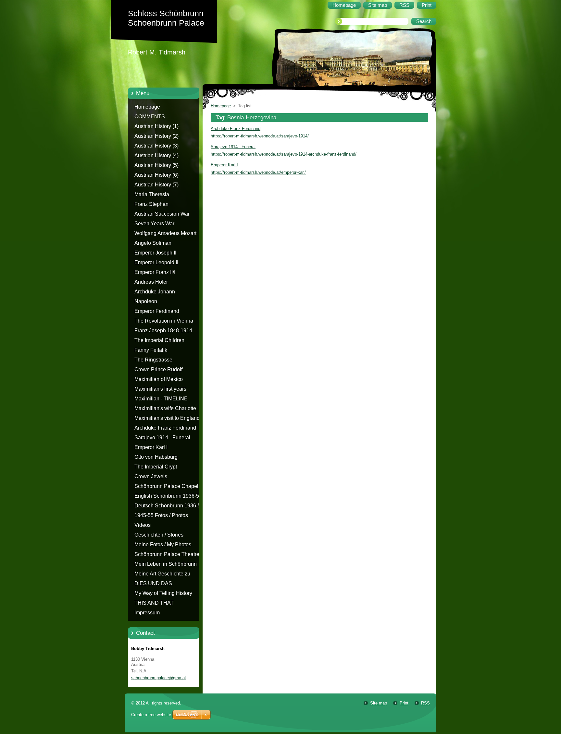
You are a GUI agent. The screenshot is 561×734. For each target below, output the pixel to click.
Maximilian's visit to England (167, 418)
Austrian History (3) (156, 145)
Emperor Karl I (151, 447)
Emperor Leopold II (156, 262)
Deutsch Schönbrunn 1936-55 (169, 505)
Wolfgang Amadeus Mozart (165, 233)
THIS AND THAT (154, 603)
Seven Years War (154, 223)
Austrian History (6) (156, 175)
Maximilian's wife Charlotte (165, 408)
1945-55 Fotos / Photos (161, 515)
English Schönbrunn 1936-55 (168, 496)
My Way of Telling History (163, 593)
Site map (378, 703)
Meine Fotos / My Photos (162, 544)
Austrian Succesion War (162, 214)
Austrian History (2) (156, 136)
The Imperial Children (159, 340)
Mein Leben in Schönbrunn (165, 564)
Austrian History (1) (156, 126)
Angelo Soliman (152, 243)
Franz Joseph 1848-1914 (163, 330)
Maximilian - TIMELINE (161, 398)
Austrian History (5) (156, 165)
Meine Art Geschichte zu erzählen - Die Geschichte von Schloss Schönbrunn (169, 575)
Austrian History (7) (156, 184)
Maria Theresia (151, 194)
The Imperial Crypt (155, 466)
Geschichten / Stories (158, 535)
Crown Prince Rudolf (158, 369)
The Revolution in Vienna (163, 321)
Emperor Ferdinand (156, 311)
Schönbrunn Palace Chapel (166, 486)
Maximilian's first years (160, 389)
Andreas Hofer (151, 282)
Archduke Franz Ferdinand (165, 428)
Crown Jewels (150, 476)
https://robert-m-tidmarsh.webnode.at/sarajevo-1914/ (260, 136)
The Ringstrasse (153, 359)
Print (404, 703)
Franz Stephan (151, 204)
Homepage (147, 107)
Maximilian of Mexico (158, 379)
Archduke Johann (154, 291)
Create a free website (151, 714)
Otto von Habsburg (156, 457)
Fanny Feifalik (150, 350)
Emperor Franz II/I (154, 272)
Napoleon (145, 301)
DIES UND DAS (153, 583)
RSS (425, 703)
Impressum (147, 612)
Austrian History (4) (156, 155)
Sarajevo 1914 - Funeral (162, 437)
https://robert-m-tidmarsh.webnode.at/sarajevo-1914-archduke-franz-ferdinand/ (283, 154)
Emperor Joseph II (155, 252)
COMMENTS (149, 116)
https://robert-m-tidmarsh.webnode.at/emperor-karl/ (258, 172)
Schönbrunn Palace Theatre (166, 554)
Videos (142, 525)
